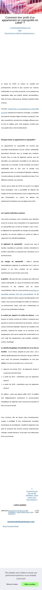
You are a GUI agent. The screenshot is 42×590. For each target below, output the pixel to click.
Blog (20, 30)
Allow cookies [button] (30, 584)
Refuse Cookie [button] (12, 584)
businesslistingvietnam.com (20, 28)
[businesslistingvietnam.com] (21, 7)
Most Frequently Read (11, 526)
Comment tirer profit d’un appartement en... (20, 33)
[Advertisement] (21, 57)
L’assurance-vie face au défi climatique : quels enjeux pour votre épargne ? (32, 495)
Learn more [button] (21, 578)
